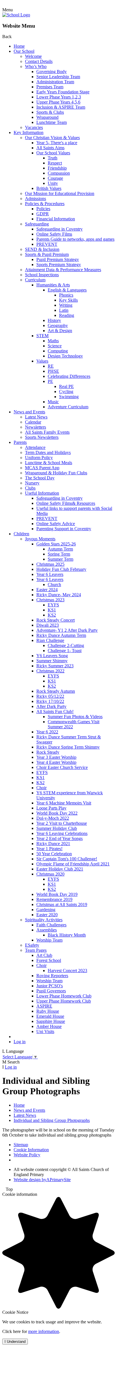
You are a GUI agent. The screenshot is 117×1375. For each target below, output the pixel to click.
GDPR (42, 213)
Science (55, 345)
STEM (42, 335)
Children (21, 533)
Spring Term (59, 554)
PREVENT (46, 244)
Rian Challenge (50, 640)
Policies (43, 208)
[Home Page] (16, 14)
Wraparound (47, 117)
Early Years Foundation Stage (62, 91)
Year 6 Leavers (49, 574)
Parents (20, 442)
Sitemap (21, 1144)
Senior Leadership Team (58, 76)
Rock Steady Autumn (55, 691)
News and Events (29, 411)
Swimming (69, 396)
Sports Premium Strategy (58, 264)
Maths (53, 340)
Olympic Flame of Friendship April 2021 (73, 863)
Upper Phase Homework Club (63, 1001)
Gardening (45, 909)
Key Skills (68, 300)
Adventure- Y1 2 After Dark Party (67, 630)
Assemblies (46, 929)
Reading (66, 315)
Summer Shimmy (52, 660)
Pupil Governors (51, 990)
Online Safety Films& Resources (65, 503)
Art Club (44, 955)
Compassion (59, 173)
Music (53, 401)
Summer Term (60, 559)
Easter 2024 (47, 589)
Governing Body (51, 71)
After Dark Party (51, 706)
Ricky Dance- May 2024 (58, 594)
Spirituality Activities (43, 919)
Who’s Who (36, 66)
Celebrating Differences (69, 376)
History (54, 320)
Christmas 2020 (50, 874)
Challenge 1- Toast (65, 650)
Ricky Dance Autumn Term (61, 635)
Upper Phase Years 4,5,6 (58, 102)
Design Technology (65, 356)
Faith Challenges (51, 924)
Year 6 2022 (47, 731)
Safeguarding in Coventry (59, 229)
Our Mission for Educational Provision (59, 193)
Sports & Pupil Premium (47, 254)
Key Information (28, 132)
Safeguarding (37, 224)
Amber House (49, 1026)
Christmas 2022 (50, 670)
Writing (65, 305)
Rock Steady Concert (55, 620)
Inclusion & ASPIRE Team (60, 107)
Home (19, 46)
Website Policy (27, 1154)
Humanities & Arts (53, 284)
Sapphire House (50, 1021)
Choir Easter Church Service (62, 767)
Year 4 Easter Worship (56, 762)
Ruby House (47, 1011)
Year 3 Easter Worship (56, 757)
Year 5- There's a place (56, 142)
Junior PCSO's (49, 985)
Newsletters (35, 427)
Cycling (66, 391)
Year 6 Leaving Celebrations (61, 833)
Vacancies (34, 127)
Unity (53, 183)
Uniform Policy (39, 457)
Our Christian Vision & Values (52, 137)
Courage (55, 178)
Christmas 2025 (50, 564)
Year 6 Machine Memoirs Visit (63, 803)
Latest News (36, 417)
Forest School (48, 960)
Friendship (57, 168)
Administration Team (55, 81)
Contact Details (39, 61)
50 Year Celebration (54, 853)
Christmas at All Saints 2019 (61, 904)
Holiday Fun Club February (61, 569)
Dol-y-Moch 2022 (52, 818)
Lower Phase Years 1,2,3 (58, 97)
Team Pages (36, 950)
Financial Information (55, 218)
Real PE (66, 386)
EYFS (53, 604)
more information (43, 1331)
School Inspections (42, 274)
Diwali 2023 (47, 625)
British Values (48, 188)
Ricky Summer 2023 (55, 665)
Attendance (35, 447)
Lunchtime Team (51, 122)
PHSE (53, 371)
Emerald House (50, 1016)
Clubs (30, 488)
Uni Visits (45, 1031)
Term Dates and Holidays (48, 452)
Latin (63, 310)
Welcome (33, 56)
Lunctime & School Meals (48, 462)
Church (54, 584)
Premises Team (49, 86)
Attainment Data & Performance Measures (63, 269)
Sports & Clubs (50, 112)
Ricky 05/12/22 (50, 696)
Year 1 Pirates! (49, 848)
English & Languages (67, 290)
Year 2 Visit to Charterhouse (61, 823)
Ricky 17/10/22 (50, 701)
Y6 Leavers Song (52, 655)
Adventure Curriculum (68, 406)
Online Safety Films (54, 234)
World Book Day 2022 (57, 813)
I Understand (15, 1341)
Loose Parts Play (51, 808)
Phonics (66, 295)
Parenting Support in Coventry (63, 528)
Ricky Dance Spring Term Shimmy (68, 747)
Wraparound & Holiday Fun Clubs (56, 472)
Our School (24, 51)
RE (51, 366)
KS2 (52, 615)
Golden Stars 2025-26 (56, 543)
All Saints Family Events (47, 432)
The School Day (40, 477)
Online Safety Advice (55, 523)
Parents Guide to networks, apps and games (75, 239)
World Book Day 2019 (57, 894)
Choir (41, 787)
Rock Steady (47, 752)
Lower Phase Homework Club (63, 996)
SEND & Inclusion (42, 249)
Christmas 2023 (50, 599)
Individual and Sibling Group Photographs (52, 1120)
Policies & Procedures (44, 203)
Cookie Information (31, 1149)
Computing (58, 350)
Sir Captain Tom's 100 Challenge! (66, 858)
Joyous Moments (40, 538)
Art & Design (60, 330)
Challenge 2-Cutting (66, 645)
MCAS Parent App (42, 467)
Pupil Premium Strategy (57, 259)
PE (50, 381)
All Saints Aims (50, 147)
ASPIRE (44, 1006)
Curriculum (35, 279)
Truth (52, 157)
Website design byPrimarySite (42, 1179)
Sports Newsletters (41, 437)
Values (42, 361)
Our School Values (53, 152)
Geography (58, 325)
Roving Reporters (52, 975)
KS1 (52, 610)
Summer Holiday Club (56, 828)
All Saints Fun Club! (55, 711)
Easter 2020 (47, 914)
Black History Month (67, 935)
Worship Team (49, 940)
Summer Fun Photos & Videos (75, 716)
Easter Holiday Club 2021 (59, 869)
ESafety (32, 945)
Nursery (32, 483)
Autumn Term (60, 549)
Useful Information (42, 493)
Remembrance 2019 (54, 899)
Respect (55, 163)
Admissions (35, 198)
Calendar (33, 422)
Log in (20, 1041)
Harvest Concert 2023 (67, 970)
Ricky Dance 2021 (53, 843)
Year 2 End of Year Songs (59, 838)
